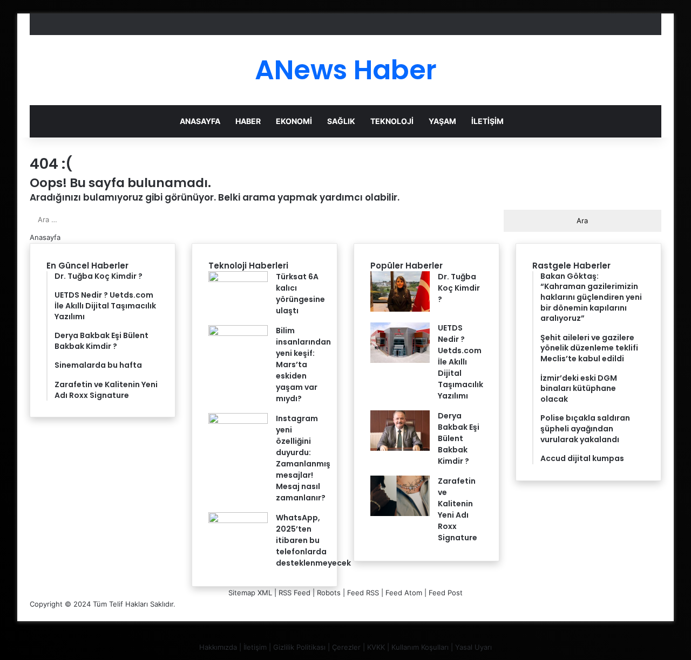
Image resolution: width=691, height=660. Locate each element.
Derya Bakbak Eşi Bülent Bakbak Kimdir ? (458, 438)
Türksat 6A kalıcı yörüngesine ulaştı (300, 293)
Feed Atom (403, 592)
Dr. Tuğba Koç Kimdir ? (459, 288)
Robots (329, 592)
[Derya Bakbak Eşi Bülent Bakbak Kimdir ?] (400, 448)
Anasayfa (200, 121)
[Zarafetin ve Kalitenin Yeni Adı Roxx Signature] (400, 513)
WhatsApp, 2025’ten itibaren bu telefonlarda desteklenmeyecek (313, 540)
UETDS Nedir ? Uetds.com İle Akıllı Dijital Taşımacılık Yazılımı (460, 361)
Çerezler (346, 647)
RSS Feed (294, 592)
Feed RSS (363, 592)
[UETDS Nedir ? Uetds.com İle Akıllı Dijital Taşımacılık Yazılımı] (400, 360)
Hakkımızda (218, 647)
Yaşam (442, 121)
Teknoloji (392, 121)
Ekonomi (294, 121)
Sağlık (341, 121)
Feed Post (446, 592)
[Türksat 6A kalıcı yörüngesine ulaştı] (238, 279)
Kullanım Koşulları (420, 647)
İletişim (487, 121)
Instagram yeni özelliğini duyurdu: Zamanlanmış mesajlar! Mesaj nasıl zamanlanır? (303, 458)
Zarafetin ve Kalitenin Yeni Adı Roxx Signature (457, 509)
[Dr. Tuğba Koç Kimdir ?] (400, 309)
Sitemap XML (250, 592)
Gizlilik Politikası (299, 647)
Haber (248, 121)
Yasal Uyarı (473, 647)
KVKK (376, 647)
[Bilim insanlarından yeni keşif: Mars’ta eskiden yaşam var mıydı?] (238, 333)
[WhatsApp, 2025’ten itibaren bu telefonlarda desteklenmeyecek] (238, 520)
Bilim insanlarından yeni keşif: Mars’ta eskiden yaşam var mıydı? (303, 364)
